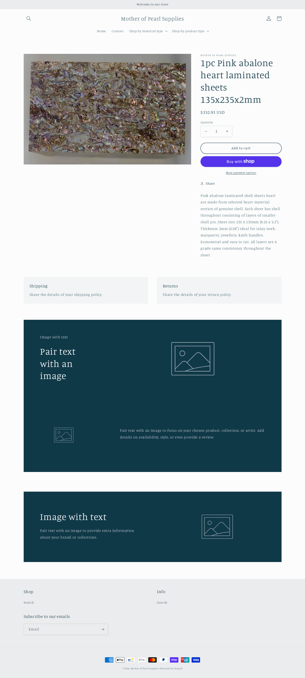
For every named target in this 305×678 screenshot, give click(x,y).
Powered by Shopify (171, 668)
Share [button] (210, 183)
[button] (29, 18)
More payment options (241, 172)
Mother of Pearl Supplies (145, 668)
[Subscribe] (102, 629)
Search (29, 602)
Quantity (207, 122)
